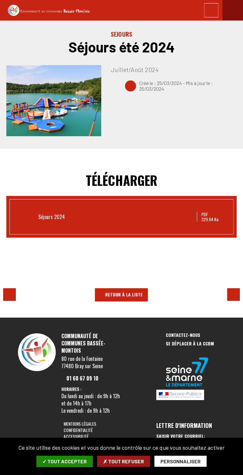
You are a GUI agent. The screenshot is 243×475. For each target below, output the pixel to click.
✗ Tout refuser (123, 461)
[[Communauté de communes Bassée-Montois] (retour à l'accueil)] (37, 371)
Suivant (233, 294)
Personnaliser (180, 461)
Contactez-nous (183, 335)
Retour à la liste (124, 294)
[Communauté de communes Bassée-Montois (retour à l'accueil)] (48, 10)
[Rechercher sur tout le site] (211, 10)
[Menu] (232, 10)
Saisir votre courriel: (180, 436)
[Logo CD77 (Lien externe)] (187, 372)
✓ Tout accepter (64, 461)
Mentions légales (80, 423)
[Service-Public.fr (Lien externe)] (187, 395)
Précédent (9, 294)
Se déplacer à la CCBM (190, 343)
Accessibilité (76, 436)
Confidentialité (78, 430)
